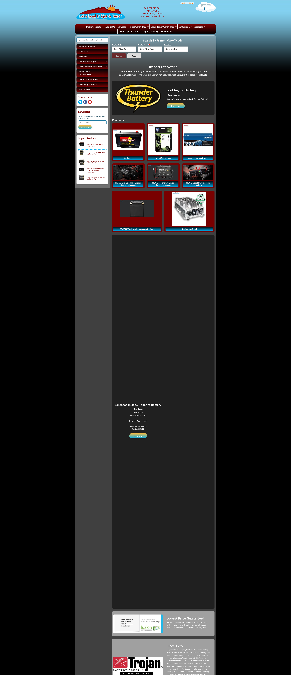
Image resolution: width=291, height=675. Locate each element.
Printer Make (117, 45)
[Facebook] (85, 102)
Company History (149, 31)
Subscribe (85, 127)
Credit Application (128, 31)
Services (122, 26)
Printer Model (143, 45)
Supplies (167, 45)
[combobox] (124, 49)
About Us (110, 26)
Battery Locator (94, 26)
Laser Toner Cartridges (164, 27)
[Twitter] (80, 102)
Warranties (166, 31)
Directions (138, 435)
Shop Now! (175, 106)
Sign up (191, 3)
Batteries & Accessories (192, 27)
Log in (183, 3)
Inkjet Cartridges (139, 27)
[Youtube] (90, 102)
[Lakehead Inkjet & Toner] (101, 12)
